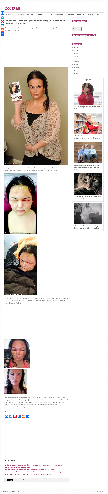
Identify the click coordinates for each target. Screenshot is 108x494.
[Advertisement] (36, 48)
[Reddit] (2, 30)
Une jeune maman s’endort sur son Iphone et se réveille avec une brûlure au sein (29, 469)
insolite (48, 15)
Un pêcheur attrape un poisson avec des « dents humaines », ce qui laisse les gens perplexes (33, 465)
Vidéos (99, 15)
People (71, 15)
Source (6, 411)
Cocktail (12, 8)
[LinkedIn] (2, 26)
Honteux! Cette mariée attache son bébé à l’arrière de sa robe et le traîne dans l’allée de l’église (33, 472)
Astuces (20, 15)
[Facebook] (2, 13)
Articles (9, 15)
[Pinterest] (2, 21)
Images (39, 15)
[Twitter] (2, 17)
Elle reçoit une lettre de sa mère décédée (17, 467)
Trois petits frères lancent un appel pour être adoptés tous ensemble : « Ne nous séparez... (87, 167)
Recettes (81, 15)
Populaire (88, 80)
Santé (90, 15)
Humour (30, 15)
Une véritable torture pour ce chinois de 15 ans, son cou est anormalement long (28, 474)
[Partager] (2, 34)
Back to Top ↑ (100, 492)
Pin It (24, 480)
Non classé (60, 15)
